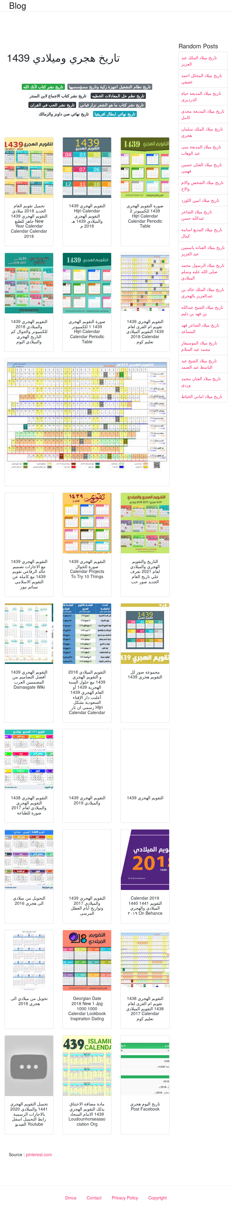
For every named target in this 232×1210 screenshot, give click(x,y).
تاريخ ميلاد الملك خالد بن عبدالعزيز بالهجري (202, 292)
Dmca (70, 1198)
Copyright (157, 1198)
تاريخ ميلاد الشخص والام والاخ (202, 185)
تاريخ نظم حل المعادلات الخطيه (118, 96)
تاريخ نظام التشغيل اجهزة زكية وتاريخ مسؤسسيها (110, 86)
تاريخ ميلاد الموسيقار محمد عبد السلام (199, 346)
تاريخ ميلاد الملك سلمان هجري (202, 132)
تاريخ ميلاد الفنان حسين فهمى (201, 167)
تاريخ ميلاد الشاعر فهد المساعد (200, 328)
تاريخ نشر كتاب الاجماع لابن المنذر (58, 96)
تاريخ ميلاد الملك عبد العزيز (199, 60)
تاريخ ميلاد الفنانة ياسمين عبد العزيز (203, 250)
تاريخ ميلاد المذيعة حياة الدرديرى (201, 96)
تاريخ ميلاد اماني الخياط (201, 396)
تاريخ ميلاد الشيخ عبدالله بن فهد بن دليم (202, 310)
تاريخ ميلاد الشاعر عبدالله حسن (196, 215)
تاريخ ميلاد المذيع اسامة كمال (201, 232)
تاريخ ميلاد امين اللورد (200, 200)
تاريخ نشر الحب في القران (52, 105)
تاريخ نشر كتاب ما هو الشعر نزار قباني (112, 105)
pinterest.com (39, 1154)
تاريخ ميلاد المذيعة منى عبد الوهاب (201, 150)
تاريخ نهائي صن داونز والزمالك (64, 114)
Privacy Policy (125, 1198)
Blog (17, 5)
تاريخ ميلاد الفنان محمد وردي (201, 381)
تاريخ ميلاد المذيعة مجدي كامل (202, 114)
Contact (94, 1198)
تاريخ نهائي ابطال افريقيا (115, 114)
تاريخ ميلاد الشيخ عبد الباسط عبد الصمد (199, 364)
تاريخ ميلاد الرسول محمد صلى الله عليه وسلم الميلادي (202, 271)
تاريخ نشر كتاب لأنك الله (43, 86)
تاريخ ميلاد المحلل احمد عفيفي (201, 78)
